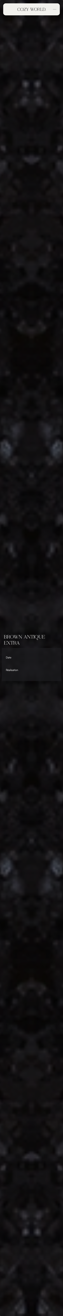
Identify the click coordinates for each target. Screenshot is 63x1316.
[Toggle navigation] (54, 9)
